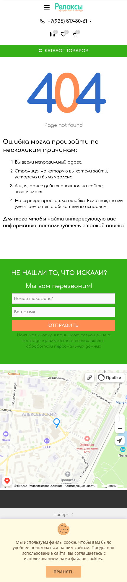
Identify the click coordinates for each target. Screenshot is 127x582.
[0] (74, 33)
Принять (63, 572)
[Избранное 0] (63, 33)
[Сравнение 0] (52, 33)
